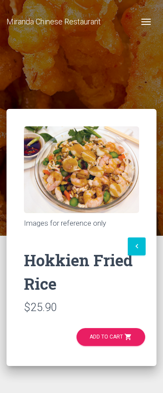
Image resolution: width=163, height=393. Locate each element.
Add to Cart (111, 337)
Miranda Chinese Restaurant (54, 21)
